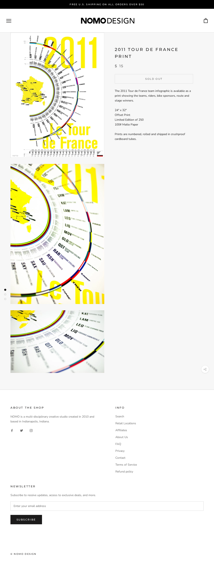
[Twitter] (21, 430)
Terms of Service (126, 465)
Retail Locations (125, 423)
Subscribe (26, 519)
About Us (121, 437)
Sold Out (153, 78)
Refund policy (124, 472)
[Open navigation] (8, 21)
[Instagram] (31, 430)
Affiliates (121, 430)
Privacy (120, 451)
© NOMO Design (23, 553)
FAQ (118, 444)
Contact (120, 458)
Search (119, 416)
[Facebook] (11, 430)
